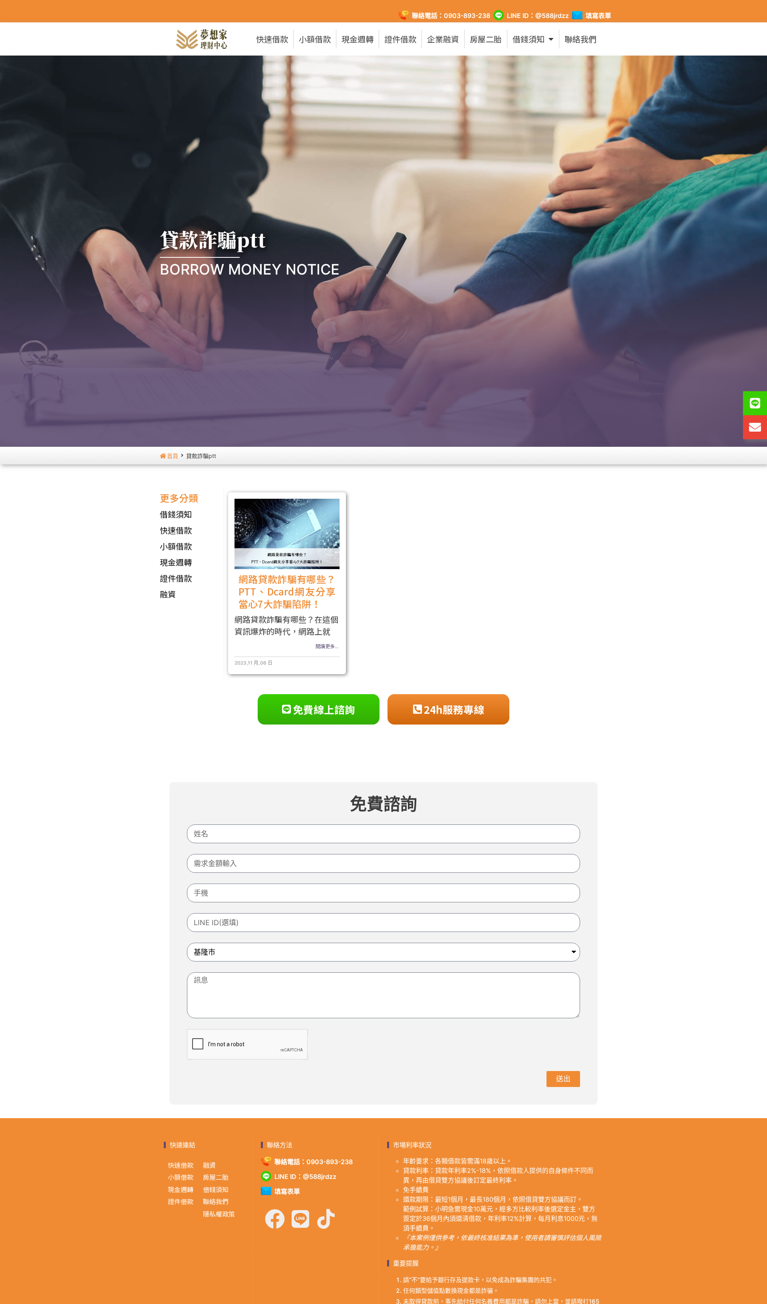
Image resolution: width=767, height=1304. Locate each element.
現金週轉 (358, 39)
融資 (168, 594)
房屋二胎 (486, 39)
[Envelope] (755, 427)
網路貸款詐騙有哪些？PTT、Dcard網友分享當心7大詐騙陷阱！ (287, 591)
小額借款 (315, 39)
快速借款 (272, 39)
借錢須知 (528, 39)
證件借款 (400, 39)
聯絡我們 (580, 39)
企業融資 (443, 39)
